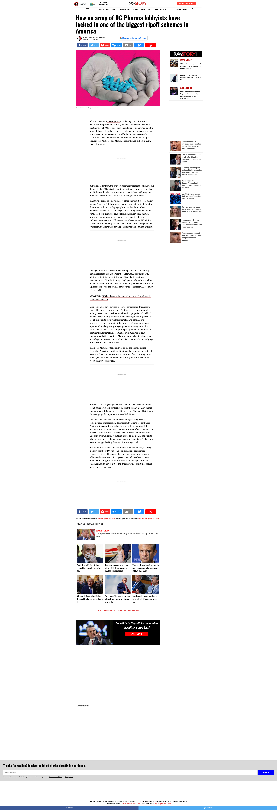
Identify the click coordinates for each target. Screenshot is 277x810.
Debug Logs (183, 801)
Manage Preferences (170, 801)
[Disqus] (118, 675)
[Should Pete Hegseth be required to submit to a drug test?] (94, 632)
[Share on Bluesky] (139, 45)
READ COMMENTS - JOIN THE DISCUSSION (118, 610)
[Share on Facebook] (82, 45)
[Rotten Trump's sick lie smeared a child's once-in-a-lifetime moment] (174, 78)
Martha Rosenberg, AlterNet (95, 37)
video (143, 9)
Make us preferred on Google (134, 38)
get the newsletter (160, 9)
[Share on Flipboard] (105, 45)
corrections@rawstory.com (131, 803)
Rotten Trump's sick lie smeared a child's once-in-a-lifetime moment (190, 77)
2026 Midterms (104, 9)
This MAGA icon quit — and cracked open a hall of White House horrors (190, 66)
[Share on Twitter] (94, 45)
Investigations (125, 9)
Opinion (135, 9)
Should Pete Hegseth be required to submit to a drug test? (137, 625)
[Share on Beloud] (150, 45)
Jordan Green (186, 88)
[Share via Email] (128, 45)
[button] (193, 9)
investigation (113, 121)
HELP (149, 9)
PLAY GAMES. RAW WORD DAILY (104, 3)
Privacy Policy (157, 801)
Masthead (148, 801)
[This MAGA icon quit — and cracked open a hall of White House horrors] (174, 63)
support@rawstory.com (163, 803)
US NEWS (114, 9)
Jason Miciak (186, 60)
